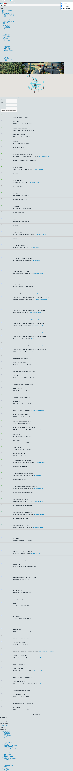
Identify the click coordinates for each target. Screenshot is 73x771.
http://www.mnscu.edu (36, 429)
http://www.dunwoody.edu (39, 273)
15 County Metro (5, 35)
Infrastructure (7, 30)
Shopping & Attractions (8, 50)
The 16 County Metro (8, 36)
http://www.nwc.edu (35, 481)
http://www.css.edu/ (35, 247)
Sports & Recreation (8, 48)
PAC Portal (6, 770)
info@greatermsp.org (4, 725)
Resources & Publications (7, 13)
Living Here (4, 45)
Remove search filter (22, 97)
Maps (5, 37)
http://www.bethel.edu (34, 182)
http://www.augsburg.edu (38, 169)
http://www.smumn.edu (35, 553)
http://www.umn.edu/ (50, 651)
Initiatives (4, 51)
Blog (3, 12)
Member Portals (5, 768)
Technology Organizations (9, 16)
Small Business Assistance (9, 17)
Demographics (7, 27)
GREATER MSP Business (7, 10)
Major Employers (7, 29)
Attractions (64, 3)
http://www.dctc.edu (37, 260)
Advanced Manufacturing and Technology (12, 42)
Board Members (7, 58)
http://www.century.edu (41, 234)
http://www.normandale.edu (40, 462)
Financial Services (7, 44)
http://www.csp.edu (37, 254)
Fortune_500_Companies (67, 6)
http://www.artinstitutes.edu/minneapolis (39, 162)
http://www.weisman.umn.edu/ (46, 683)
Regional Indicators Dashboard (10, 52)
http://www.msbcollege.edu (41, 293)
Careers (5, 60)
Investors (6, 57)
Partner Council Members (9, 59)
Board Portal (6, 769)
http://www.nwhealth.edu (38, 488)
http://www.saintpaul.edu (36, 560)
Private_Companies (66, 8)
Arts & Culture (7, 49)
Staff (5, 56)
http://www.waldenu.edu (37, 670)
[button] (39, 85)
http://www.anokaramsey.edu (45, 156)
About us (3, 55)
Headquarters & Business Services (10, 39)
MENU (1, 8)
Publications (6, 20)
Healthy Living (7, 46)
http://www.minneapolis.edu (38, 410)
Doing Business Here (6, 25)
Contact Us (4, 23)
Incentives (6, 33)
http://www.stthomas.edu (36, 657)
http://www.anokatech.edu (33, 149)
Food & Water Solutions (8, 41)
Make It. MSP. (6, 53)
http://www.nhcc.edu (38, 475)
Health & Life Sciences (8, 40)
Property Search (5, 22)
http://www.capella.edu (36, 214)
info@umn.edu (42, 651)
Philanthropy (6, 47)
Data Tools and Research (9, 21)
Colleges (64, 4)
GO (0, 7)
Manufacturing (7, 19)
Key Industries (5, 38)
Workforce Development (9, 14)
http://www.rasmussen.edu (38, 501)
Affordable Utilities (7, 26)
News (3, 11)
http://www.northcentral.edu (38, 468)
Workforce (6, 28)
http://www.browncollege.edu (43, 188)
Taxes (5, 32)
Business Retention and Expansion (10, 15)
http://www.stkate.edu (36, 547)
